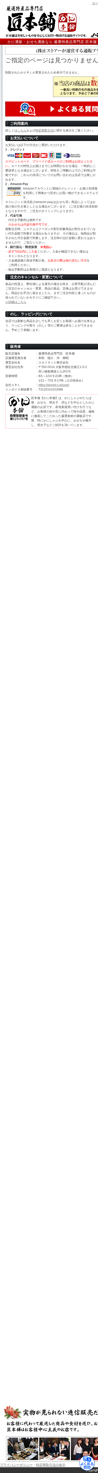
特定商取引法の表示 (50, 1465)
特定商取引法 (44, 130)
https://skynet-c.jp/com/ (53, 385)
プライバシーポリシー (16, 1465)
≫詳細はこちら (15, 302)
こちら (21, 130)
